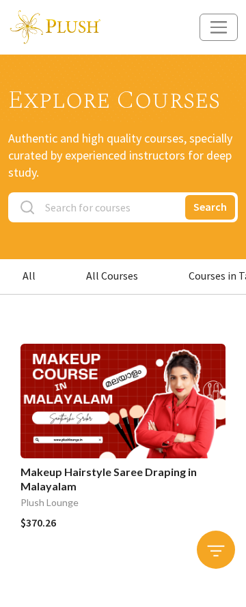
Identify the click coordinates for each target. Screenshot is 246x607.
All (29, 275)
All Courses (112, 275)
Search (210, 206)
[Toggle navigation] (219, 27)
